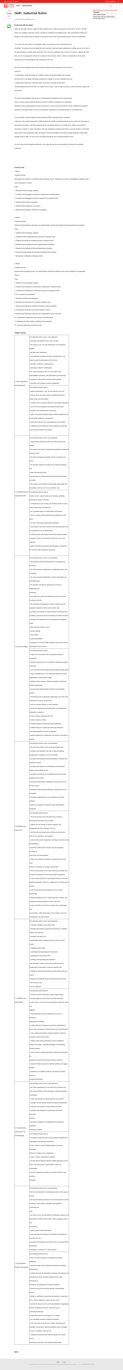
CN (118, 1)
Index (18, 5)
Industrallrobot (27, 5)
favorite (33, 19)
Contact (64, 1362)
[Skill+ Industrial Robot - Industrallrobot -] (9, 6)
